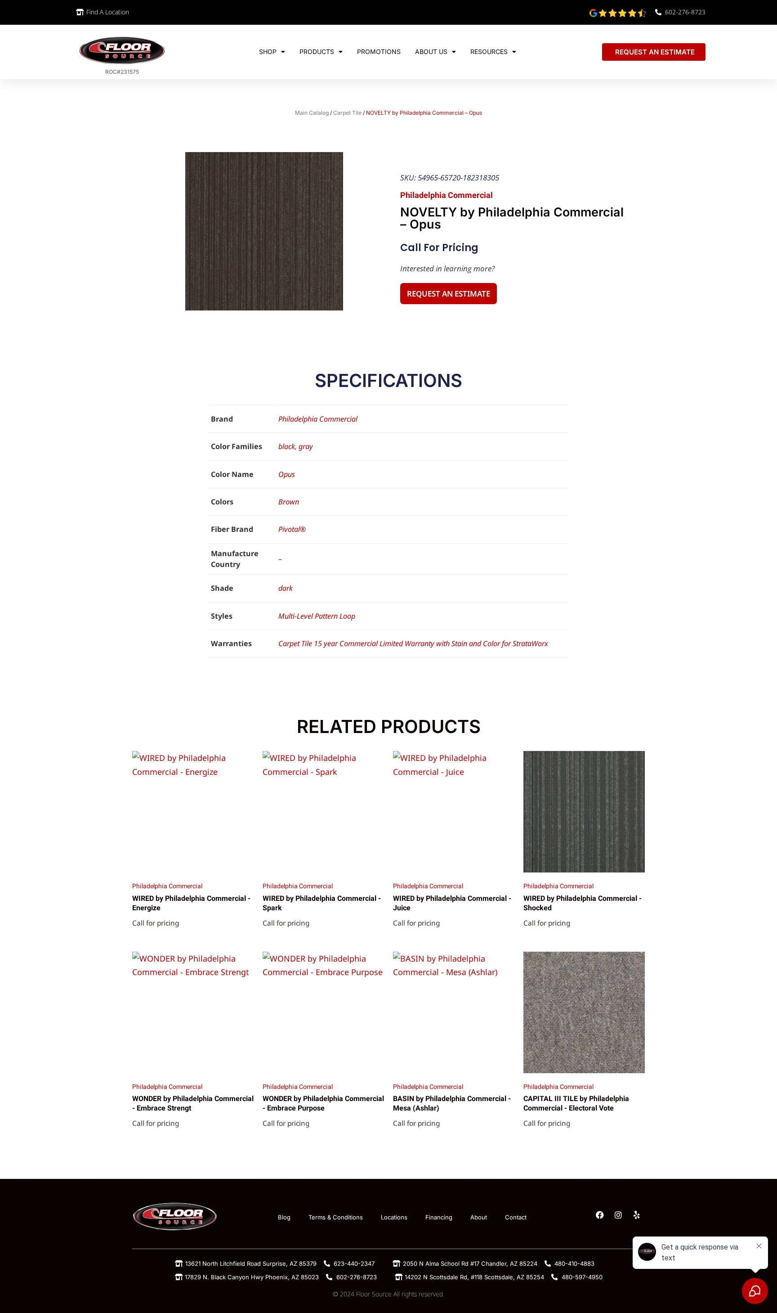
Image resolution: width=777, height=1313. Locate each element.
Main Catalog (312, 112)
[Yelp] (637, 1215)
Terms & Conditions (335, 1217)
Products (316, 51)
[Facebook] (600, 1215)
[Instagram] (618, 1215)
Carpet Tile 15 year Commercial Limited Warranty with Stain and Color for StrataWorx (413, 643)
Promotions (379, 51)
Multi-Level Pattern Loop (316, 616)
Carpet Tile (347, 112)
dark (285, 588)
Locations (394, 1217)
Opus (286, 474)
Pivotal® (292, 529)
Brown (288, 502)
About (478, 1217)
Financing (438, 1217)
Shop (268, 51)
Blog (284, 1217)
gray (306, 446)
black (286, 446)
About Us (431, 51)
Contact (516, 1217)
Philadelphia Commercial (317, 419)
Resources (489, 51)
